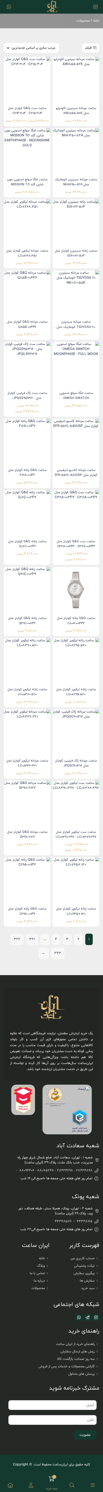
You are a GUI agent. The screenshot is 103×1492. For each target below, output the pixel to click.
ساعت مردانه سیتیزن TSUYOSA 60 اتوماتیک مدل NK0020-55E (76, 327)
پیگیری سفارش (84, 1273)
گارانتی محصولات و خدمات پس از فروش (66, 1366)
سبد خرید (88, 1288)
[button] (30, 1485)
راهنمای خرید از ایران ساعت (75, 1344)
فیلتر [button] (88, 48)
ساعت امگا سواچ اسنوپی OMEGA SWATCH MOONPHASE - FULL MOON (76, 398)
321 (32, 939)
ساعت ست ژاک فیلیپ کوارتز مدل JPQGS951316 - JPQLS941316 (27, 398)
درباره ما (39, 1281)
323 (57, 953)
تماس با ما (37, 1273)
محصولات (38, 1288)
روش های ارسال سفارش (77, 1351)
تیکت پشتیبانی (84, 1266)
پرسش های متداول (81, 1374)
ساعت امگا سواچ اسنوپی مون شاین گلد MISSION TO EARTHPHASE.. (27, 184)
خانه (96, 21)
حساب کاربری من (82, 1258)
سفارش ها (87, 1281)
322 (17, 939)
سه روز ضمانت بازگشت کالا (76, 1359)
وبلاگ (41, 1266)
